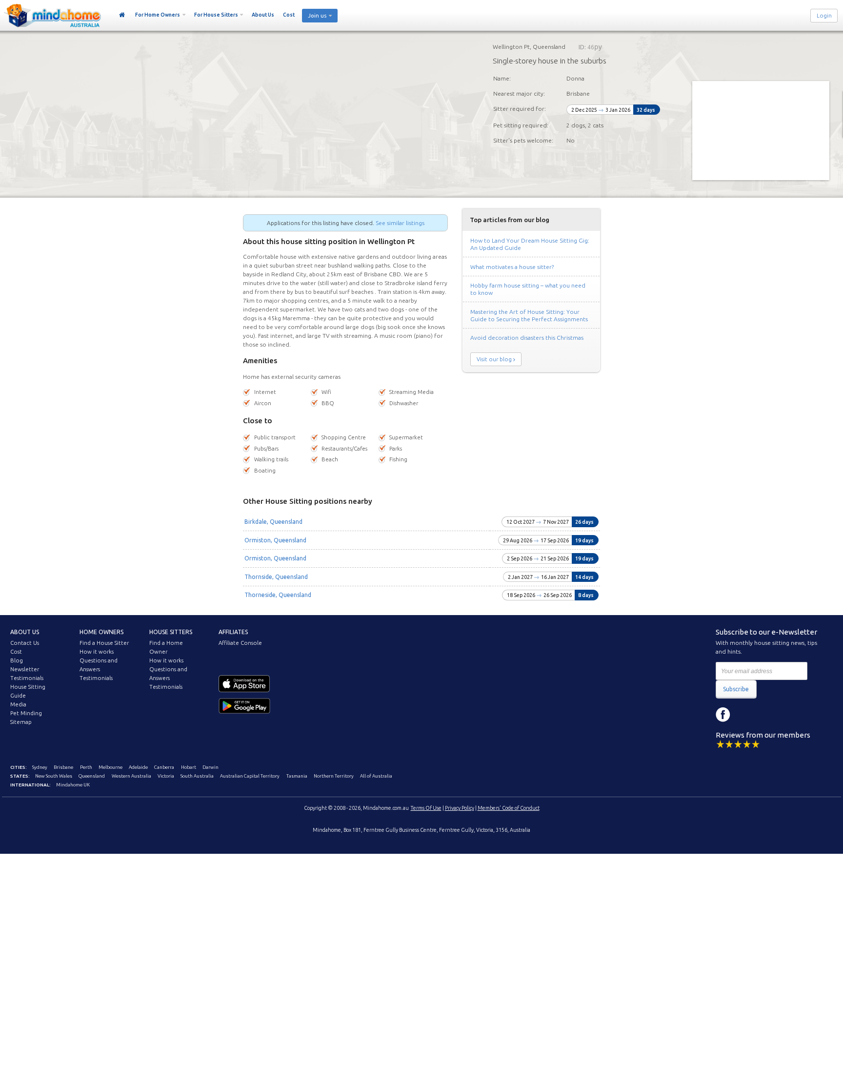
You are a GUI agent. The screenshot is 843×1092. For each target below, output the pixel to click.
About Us (263, 15)
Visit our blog (494, 359)
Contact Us (24, 643)
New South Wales (53, 776)
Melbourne (110, 767)
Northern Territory (334, 776)
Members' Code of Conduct (509, 808)
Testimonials (26, 678)
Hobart (188, 767)
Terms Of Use (426, 808)
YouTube (767, 714)
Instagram (745, 714)
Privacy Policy (459, 808)
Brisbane (63, 767)
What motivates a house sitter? (512, 267)
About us (24, 632)
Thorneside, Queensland (277, 595)
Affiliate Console (240, 643)
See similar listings (400, 223)
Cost (289, 15)
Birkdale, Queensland (273, 521)
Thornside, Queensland (276, 577)
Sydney (39, 767)
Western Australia (131, 776)
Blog (16, 660)
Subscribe (736, 689)
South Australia (197, 776)
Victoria (166, 776)
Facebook (723, 714)
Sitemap (21, 722)
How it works (97, 652)
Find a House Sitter (104, 643)
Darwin (210, 767)
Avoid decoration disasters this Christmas (526, 337)
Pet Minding (26, 713)
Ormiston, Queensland (275, 540)
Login (824, 16)
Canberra (164, 767)
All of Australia (376, 776)
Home (122, 15)
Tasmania (296, 776)
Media (18, 704)
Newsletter (24, 669)
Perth (86, 767)
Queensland (92, 776)
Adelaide (138, 767)
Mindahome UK (73, 784)
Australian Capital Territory (250, 776)
